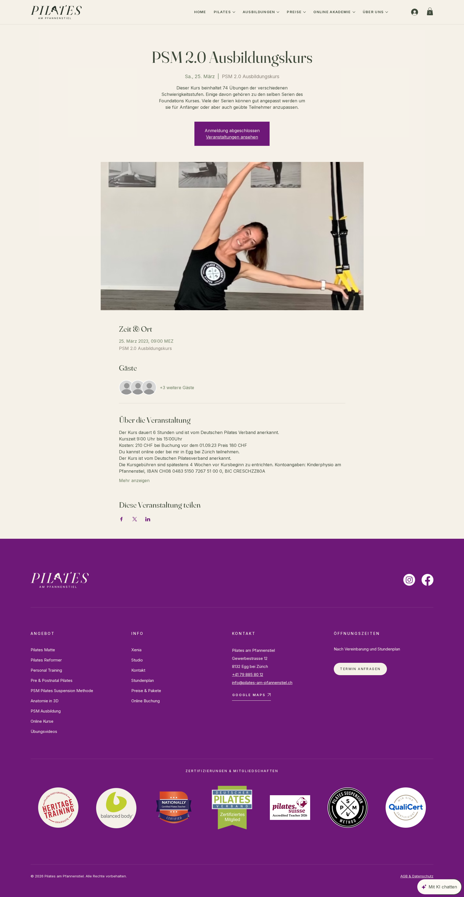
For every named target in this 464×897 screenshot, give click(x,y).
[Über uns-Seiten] (386, 12)
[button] (430, 11)
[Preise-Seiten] (304, 12)
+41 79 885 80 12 (247, 674)
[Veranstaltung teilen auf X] (134, 519)
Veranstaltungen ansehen (232, 137)
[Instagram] (409, 580)
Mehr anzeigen (134, 480)
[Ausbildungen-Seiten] (278, 12)
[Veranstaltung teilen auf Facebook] (121, 519)
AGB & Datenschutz (416, 876)
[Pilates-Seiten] (234, 12)
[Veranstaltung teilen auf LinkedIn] (147, 519)
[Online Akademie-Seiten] (354, 12)
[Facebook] (427, 580)
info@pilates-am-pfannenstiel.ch (262, 682)
